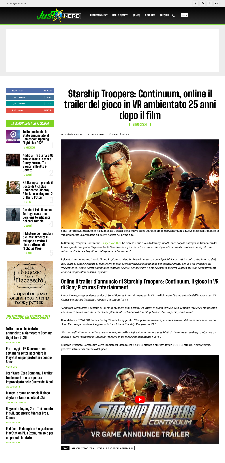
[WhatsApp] (209, 134)
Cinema (27, 175)
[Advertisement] (112, 50)
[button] (174, 15)
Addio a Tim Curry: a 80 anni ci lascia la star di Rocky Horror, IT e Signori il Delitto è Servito (38, 162)
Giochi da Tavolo (16, 402)
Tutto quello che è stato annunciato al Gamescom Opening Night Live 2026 (36, 137)
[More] (216, 134)
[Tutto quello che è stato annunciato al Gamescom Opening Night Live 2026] (13, 136)
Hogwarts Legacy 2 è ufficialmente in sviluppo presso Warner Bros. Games (29, 413)
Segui (49, 97)
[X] (194, 134)
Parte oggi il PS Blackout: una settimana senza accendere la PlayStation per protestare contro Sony (29, 355)
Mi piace (48, 91)
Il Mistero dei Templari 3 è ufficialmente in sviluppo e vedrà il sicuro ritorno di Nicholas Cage (38, 240)
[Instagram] (202, 3)
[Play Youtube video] (140, 399)
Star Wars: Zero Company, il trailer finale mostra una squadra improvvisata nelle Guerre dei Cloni (29, 377)
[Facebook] (195, 3)
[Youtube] (216, 3)
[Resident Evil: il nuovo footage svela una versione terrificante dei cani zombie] (13, 214)
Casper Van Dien (111, 243)
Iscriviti (48, 110)
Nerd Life (11, 367)
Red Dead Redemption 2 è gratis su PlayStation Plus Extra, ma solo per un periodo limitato (29, 433)
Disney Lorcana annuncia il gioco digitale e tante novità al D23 (28, 395)
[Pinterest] (202, 134)
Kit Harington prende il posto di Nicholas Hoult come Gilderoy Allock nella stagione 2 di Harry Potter (38, 189)
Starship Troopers (82, 448)
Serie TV (27, 202)
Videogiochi (29, 147)
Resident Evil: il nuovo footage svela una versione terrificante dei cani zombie (37, 215)
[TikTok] (209, 3)
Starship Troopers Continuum (115, 448)
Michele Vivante (73, 134)
